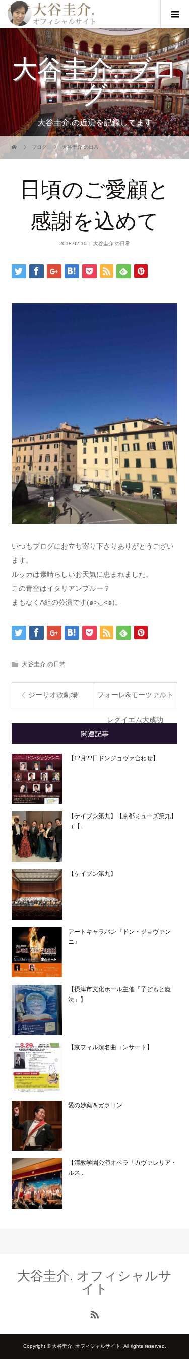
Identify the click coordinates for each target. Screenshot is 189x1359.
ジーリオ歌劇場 (53, 695)
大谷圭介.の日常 (111, 243)
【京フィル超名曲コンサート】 (110, 1047)
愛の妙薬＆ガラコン (95, 1105)
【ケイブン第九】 (92, 873)
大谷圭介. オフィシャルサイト (94, 1282)
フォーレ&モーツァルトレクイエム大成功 (135, 699)
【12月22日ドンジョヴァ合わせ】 (113, 758)
